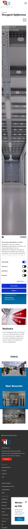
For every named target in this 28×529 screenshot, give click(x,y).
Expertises (5, 496)
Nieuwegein (4, 527)
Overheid (4, 470)
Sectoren (4, 464)
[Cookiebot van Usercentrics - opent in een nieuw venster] (20, 237)
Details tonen (20, 281)
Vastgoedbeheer (6, 489)
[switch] (24, 266)
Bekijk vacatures (19, 519)
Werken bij (6, 459)
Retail (3, 492)
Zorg (3, 477)
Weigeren (14, 290)
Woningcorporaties (6, 467)
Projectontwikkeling (6, 483)
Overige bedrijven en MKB (8, 486)
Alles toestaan (14, 285)
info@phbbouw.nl (6, 448)
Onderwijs (4, 473)
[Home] (7, 4)
